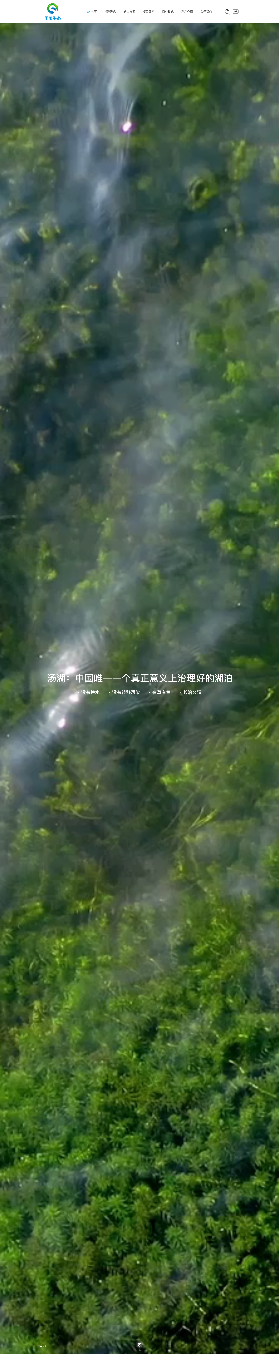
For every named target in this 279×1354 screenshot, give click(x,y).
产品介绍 (187, 11)
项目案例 (148, 11)
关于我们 (206, 11)
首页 (94, 11)
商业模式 (168, 11)
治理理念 (110, 11)
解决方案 (129, 11)
